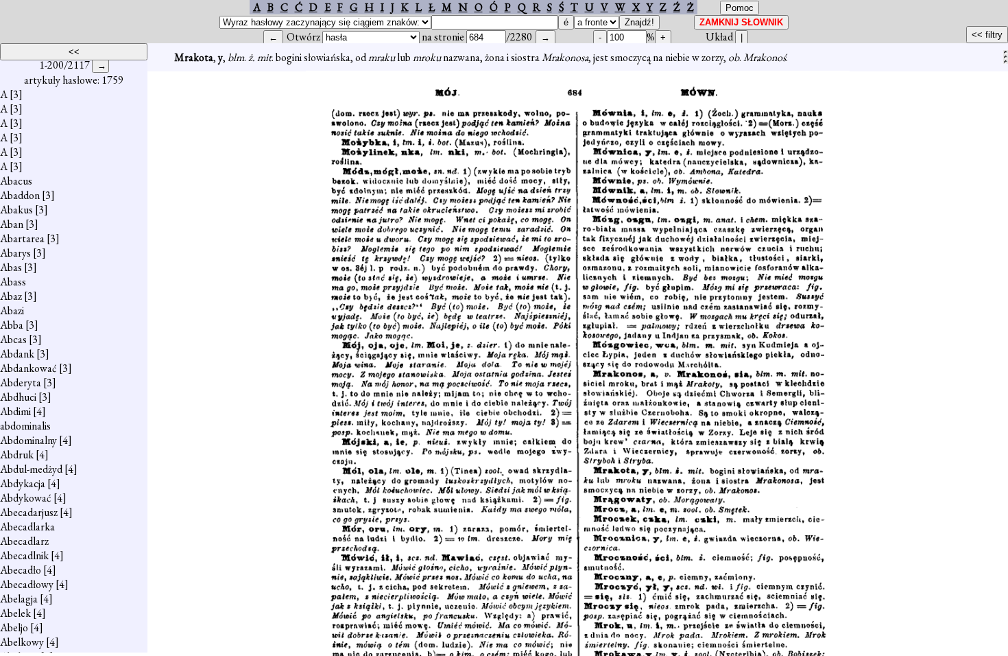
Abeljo (14, 627)
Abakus (16, 209)
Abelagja (19, 598)
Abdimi (15, 411)
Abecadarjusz (29, 512)
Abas (11, 267)
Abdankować (28, 368)
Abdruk (17, 454)
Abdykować (25, 498)
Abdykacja (22, 483)
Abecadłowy (26, 584)
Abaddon (20, 195)
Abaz (11, 296)
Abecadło (20, 570)
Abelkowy (22, 642)
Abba (11, 325)
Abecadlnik (24, 555)
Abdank (17, 354)
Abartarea (22, 238)
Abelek (15, 613)
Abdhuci (18, 397)
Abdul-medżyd (31, 469)
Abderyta (20, 382)
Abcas (13, 339)
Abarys (15, 253)
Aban (11, 224)
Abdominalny (28, 440)
